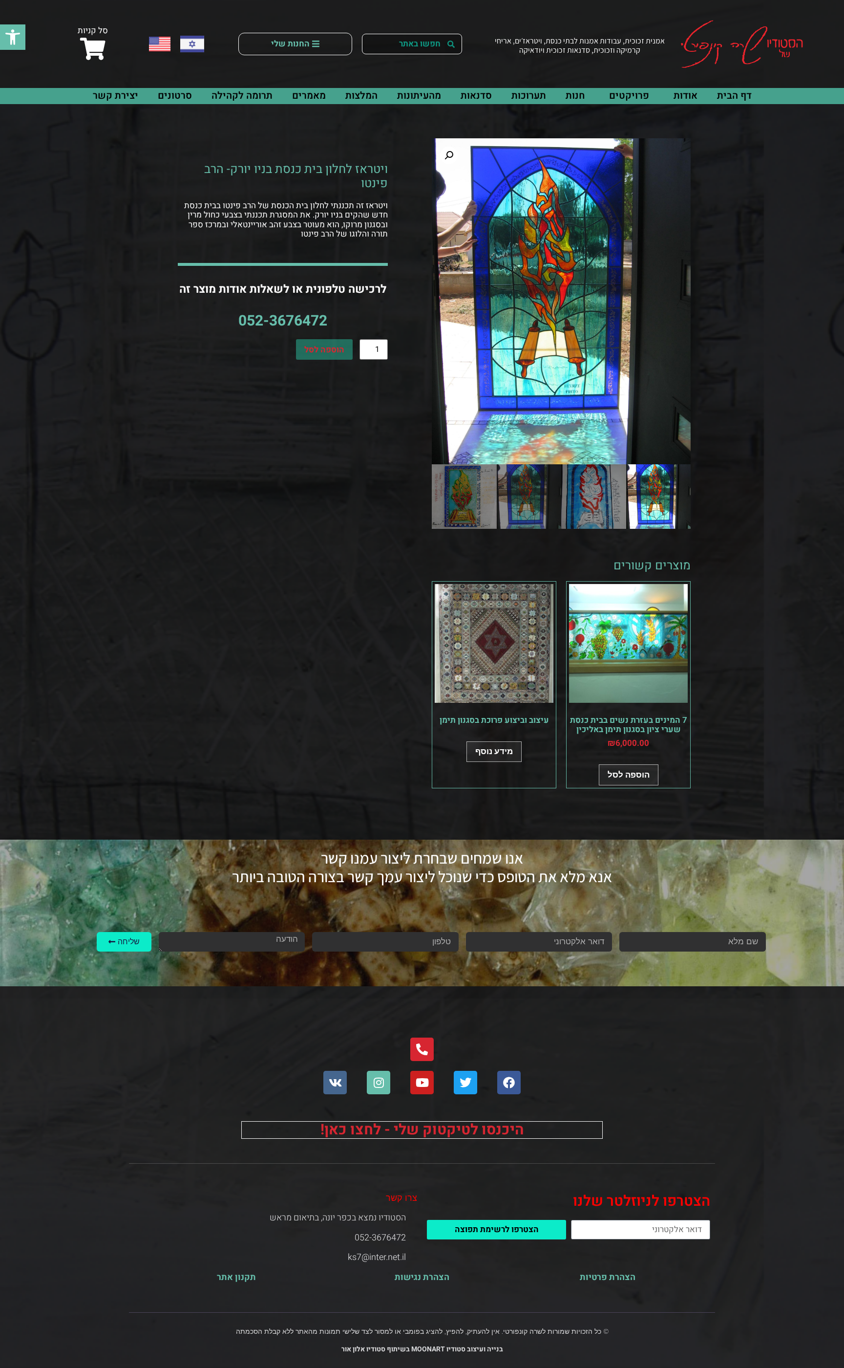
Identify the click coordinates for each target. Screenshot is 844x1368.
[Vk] (335, 1082)
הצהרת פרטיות (607, 1277)
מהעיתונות (419, 95)
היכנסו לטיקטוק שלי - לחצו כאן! (422, 1130)
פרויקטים (629, 95)
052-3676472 (282, 321)
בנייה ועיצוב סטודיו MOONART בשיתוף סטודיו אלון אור (422, 1349)
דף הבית (734, 95)
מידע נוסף (494, 751)
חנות (575, 95)
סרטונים (175, 95)
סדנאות (476, 95)
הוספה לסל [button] (629, 774)
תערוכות (528, 95)
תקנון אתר (236, 1277)
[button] (12, 37)
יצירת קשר (115, 95)
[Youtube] (422, 1082)
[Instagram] (378, 1082)
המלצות (361, 95)
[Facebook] (509, 1082)
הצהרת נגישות (422, 1277)
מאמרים (309, 95)
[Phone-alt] (422, 1049)
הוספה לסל (324, 350)
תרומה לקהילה (242, 95)
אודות (685, 95)
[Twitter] (465, 1082)
